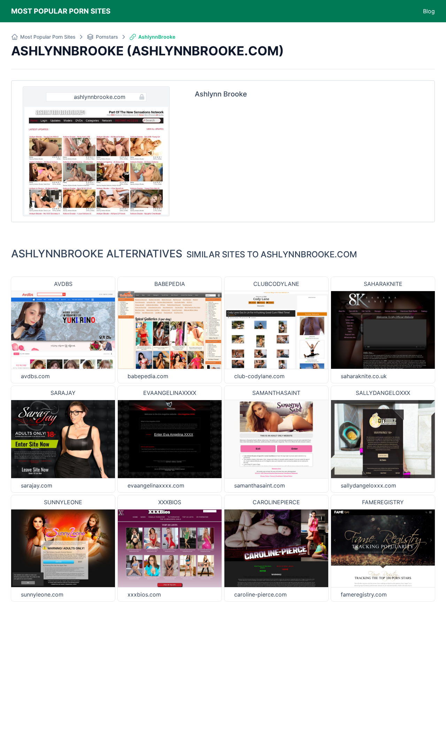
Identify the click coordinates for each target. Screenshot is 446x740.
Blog (429, 11)
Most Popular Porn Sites (60, 11)
